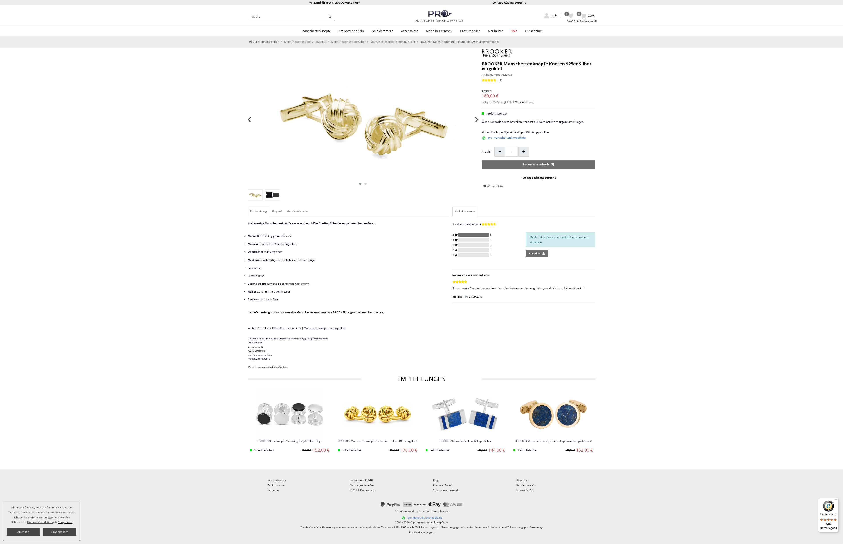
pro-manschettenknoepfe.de (507, 138)
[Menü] (836, 500)
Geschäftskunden (297, 211)
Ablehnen (23, 532)
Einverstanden (59, 532)
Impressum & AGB (361, 480)
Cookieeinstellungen (421, 532)
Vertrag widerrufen (362, 485)
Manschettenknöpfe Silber (348, 42)
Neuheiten (496, 31)
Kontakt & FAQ (524, 490)
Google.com (65, 522)
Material (320, 42)
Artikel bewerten (465, 211)
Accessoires (409, 31)
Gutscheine (533, 31)
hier (285, 366)
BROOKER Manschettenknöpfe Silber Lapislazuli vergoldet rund (553, 441)
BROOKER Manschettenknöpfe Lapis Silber (465, 441)
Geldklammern (382, 31)
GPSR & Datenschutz (363, 490)
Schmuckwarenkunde (446, 490)
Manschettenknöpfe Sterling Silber (392, 42)
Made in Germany (439, 31)
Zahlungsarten (276, 485)
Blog (436, 480)
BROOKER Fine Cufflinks (286, 328)
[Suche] (330, 16)
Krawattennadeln (351, 31)
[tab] (259, 211)
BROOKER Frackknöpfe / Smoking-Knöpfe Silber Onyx (290, 441)
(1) (500, 80)
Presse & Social (442, 485)
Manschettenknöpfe (316, 31)
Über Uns (522, 480)
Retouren (273, 490)
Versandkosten (524, 102)
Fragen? (277, 211)
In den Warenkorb (536, 164)
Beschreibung (258, 211)
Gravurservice (470, 31)
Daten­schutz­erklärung (40, 522)
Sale (514, 31)
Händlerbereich (525, 485)
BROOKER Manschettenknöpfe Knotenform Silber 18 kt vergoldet (377, 441)
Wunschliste (494, 186)
